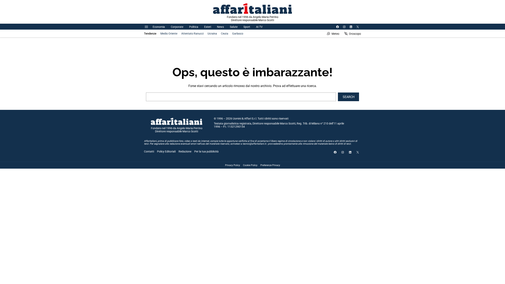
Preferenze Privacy (270, 165)
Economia (159, 26)
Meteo (335, 33)
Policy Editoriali (166, 151)
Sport (246, 26)
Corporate (177, 26)
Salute (234, 26)
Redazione (185, 151)
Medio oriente (168, 33)
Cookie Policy (250, 165)
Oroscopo (355, 33)
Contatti (149, 151)
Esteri (207, 26)
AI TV (259, 26)
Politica (193, 26)
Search (348, 97)
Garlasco (237, 33)
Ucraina (212, 33)
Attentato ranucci (192, 33)
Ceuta (224, 33)
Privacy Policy (232, 165)
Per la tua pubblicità (206, 151)
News (220, 26)
